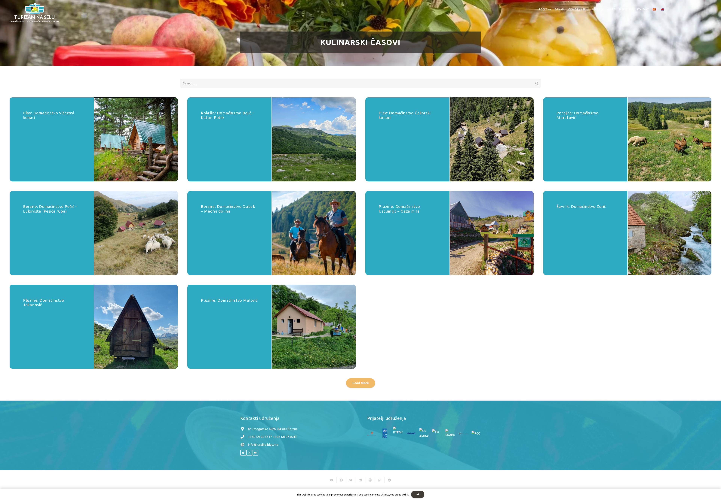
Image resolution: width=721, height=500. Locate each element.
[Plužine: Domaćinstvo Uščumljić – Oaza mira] (492, 233)
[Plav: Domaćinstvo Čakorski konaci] (492, 139)
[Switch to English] (663, 9)
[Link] (34, 8)
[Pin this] (370, 480)
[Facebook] (243, 453)
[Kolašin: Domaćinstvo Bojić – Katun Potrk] (314, 139)
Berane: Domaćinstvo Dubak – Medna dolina (228, 208)
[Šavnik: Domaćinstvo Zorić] (669, 233)
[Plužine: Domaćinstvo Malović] (314, 327)
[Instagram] (249, 453)
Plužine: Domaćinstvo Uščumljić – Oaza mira (399, 208)
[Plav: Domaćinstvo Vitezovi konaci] (136, 139)
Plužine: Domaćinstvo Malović (229, 300)
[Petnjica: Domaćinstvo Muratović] (669, 139)
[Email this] (332, 480)
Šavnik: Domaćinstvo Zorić (581, 206)
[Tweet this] (351, 480)
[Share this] (341, 480)
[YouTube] (255, 453)
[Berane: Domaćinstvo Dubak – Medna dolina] (314, 233)
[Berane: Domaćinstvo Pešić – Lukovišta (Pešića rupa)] (136, 233)
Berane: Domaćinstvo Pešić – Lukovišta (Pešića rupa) (50, 208)
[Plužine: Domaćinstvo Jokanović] (136, 327)
